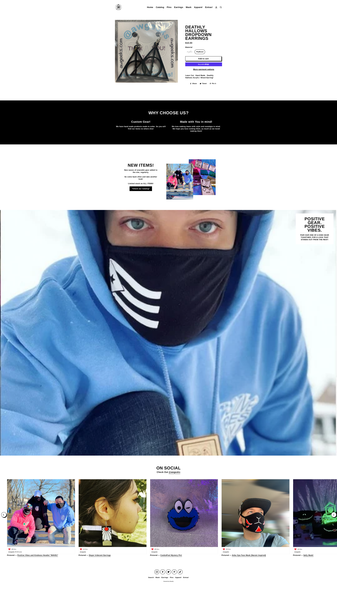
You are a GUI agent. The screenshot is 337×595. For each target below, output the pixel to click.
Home (150, 7)
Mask (188, 7)
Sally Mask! (308, 555)
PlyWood (199, 52)
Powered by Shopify (168, 581)
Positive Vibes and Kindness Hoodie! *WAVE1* (37, 555)
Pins (169, 7)
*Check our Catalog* (141, 189)
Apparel (198, 7)
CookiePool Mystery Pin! (171, 555)
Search (151, 577)
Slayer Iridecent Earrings (100, 555)
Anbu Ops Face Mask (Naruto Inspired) (249, 555)
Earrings (178, 7)
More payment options (203, 69)
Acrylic (189, 52)
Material (188, 47)
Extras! (209, 7)
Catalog (160, 7)
